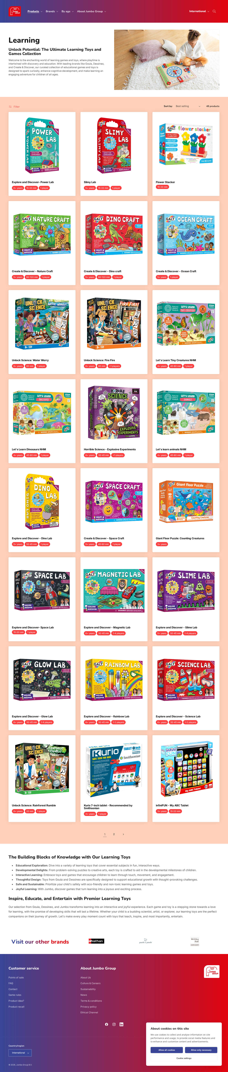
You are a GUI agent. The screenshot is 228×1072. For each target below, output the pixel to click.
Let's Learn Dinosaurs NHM (29, 449)
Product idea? (16, 1000)
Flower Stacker (165, 182)
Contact (13, 989)
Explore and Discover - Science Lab (178, 716)
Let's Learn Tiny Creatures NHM (176, 360)
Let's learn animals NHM (171, 449)
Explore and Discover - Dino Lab (32, 538)
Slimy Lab (90, 182)
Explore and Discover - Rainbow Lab (106, 716)
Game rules (15, 994)
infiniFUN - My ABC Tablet (172, 805)
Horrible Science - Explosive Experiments (110, 449)
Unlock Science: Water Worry (30, 360)
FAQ (11, 983)
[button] (35, 11)
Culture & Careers (90, 983)
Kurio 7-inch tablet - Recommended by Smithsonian (108, 807)
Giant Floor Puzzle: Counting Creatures (180, 538)
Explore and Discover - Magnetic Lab (107, 627)
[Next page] (123, 834)
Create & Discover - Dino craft (102, 271)
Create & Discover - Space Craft (104, 538)
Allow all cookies (167, 1050)
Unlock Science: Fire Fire (99, 360)
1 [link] (104, 834)
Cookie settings (184, 1058)
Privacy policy (88, 1006)
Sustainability (88, 989)
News (83, 994)
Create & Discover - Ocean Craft (176, 271)
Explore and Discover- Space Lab (33, 627)
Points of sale (16, 977)
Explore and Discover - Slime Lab (176, 627)
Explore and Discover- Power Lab (33, 182)
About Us (85, 977)
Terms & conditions (91, 1000)
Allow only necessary (201, 1050)
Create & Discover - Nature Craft (32, 271)
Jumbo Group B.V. (24, 1065)
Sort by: (168, 106)
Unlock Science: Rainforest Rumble (34, 805)
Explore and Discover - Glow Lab (32, 716)
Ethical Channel (89, 1012)
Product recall (16, 1006)
